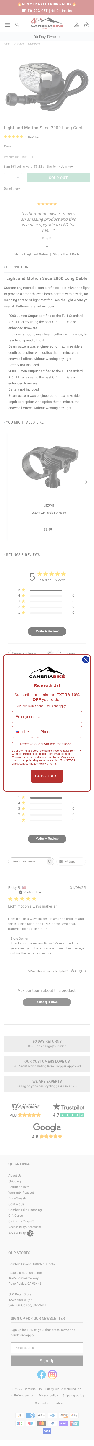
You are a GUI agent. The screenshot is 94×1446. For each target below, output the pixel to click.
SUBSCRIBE (47, 776)
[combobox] (22, 732)
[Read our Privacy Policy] (79, 751)
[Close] (85, 659)
